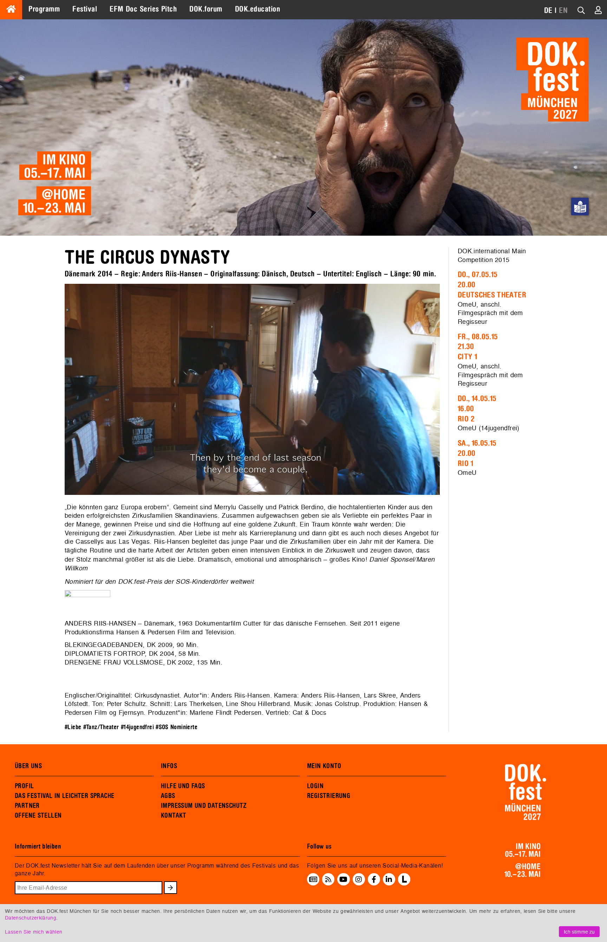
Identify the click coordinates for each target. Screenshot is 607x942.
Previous (54, 391)
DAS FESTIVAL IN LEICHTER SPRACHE (64, 795)
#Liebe (73, 727)
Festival (84, 9)
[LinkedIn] (389, 879)
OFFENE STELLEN (38, 815)
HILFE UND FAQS (183, 786)
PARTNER (27, 805)
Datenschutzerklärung (30, 917)
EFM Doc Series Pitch (143, 9)
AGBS (168, 795)
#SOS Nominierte (176, 727)
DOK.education (257, 9)
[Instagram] (358, 879)
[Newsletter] (313, 879)
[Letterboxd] (404, 883)
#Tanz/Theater (101, 727)
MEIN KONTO (324, 766)
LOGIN (315, 786)
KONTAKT (174, 815)
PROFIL (24, 786)
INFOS (169, 766)
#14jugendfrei (137, 727)
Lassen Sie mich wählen (33, 931)
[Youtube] (343, 879)
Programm (44, 9)
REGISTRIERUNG (328, 795)
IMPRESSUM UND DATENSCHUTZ (204, 805)
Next (450, 391)
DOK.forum (205, 9)
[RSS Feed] (328, 879)
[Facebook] (374, 879)
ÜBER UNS (28, 766)
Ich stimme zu (579, 931)
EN (563, 10)
